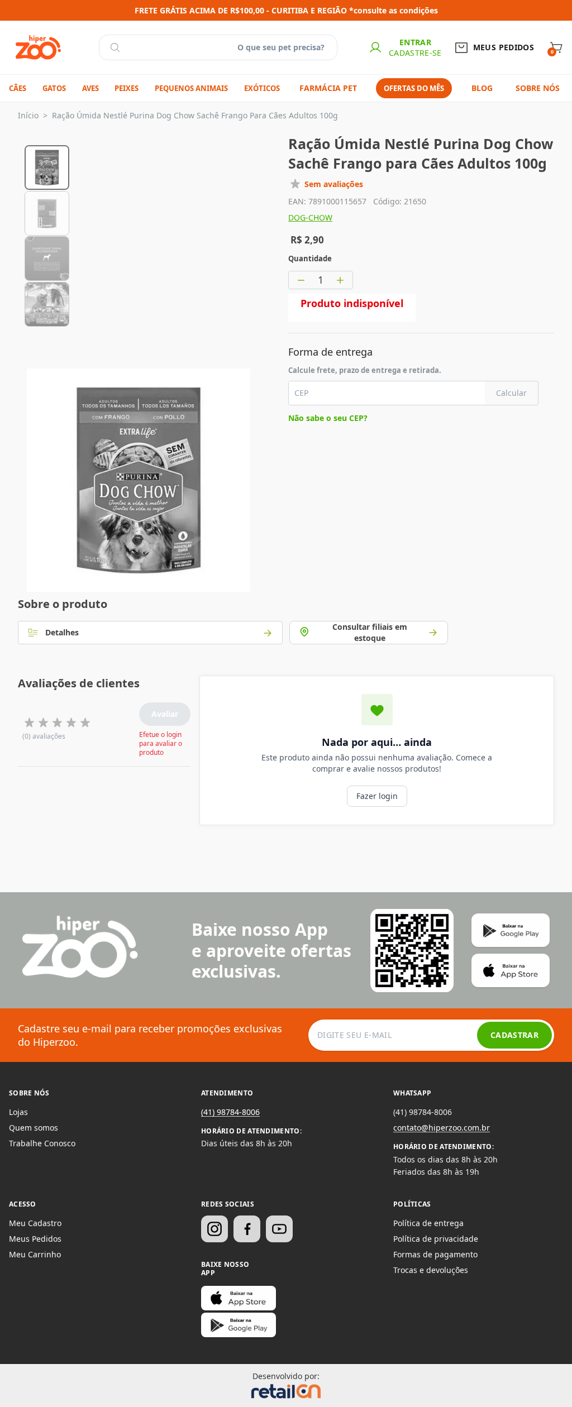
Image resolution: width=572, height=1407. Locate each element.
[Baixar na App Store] (238, 1298)
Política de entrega (428, 1223)
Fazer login (377, 796)
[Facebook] (246, 1228)
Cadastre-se (415, 52)
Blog (482, 88)
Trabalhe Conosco (42, 1143)
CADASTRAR (514, 1035)
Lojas (18, 1112)
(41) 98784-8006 (230, 1112)
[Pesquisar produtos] (115, 47)
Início (28, 115)
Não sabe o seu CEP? (328, 418)
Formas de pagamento (435, 1254)
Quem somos (33, 1127)
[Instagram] (214, 1228)
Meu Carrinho (35, 1254)
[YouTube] (279, 1228)
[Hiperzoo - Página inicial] (38, 47)
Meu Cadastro (35, 1223)
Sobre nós (538, 88)
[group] (47, 165)
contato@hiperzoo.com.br (441, 1127)
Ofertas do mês (414, 88)
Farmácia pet (328, 88)
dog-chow (310, 217)
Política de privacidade (435, 1238)
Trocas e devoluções (430, 1270)
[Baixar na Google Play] (238, 1325)
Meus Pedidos (35, 1238)
